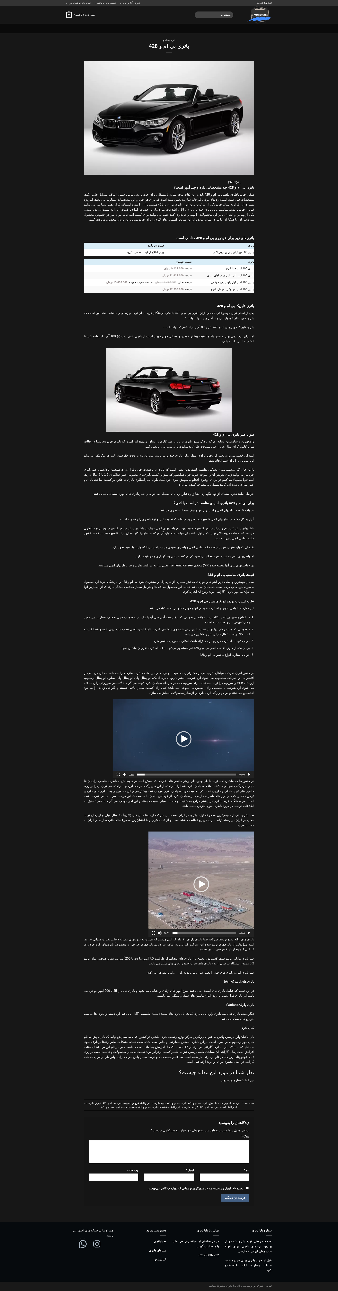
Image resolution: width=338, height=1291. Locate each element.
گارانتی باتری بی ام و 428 (184, 1107)
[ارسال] (198, 15)
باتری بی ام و (169, 40)
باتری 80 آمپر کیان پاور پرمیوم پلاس (233, 252)
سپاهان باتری (157, 1250)
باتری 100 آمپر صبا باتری (240, 268)
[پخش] (249, 774)
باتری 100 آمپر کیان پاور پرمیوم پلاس (232, 282)
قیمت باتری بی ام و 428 (213, 1107)
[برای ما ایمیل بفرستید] (68, 28)
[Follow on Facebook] (84, 28)
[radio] (181, 1088)
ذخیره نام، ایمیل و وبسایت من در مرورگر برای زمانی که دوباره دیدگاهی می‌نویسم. (195, 1188)
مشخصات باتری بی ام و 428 (153, 1107)
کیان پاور (160, 1259)
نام (246, 1170)
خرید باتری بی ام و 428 (153, 1103)
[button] (183, 739)
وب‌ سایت (132, 1170)
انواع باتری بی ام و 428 (201, 1103)
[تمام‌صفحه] (118, 774)
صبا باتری (160, 1241)
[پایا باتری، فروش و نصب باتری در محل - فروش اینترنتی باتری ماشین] (255, 15)
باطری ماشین (230, 194)
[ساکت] (125, 774)
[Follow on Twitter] (74, 28)
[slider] (186, 774)
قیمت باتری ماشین (105, 2)
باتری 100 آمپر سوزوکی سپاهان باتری (232, 289)
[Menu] (269, 28)
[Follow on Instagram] (79, 28)
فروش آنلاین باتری (130, 2)
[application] (183, 738)
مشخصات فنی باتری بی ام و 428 (119, 1107)
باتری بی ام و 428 (177, 1103)
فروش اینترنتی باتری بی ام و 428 (121, 1103)
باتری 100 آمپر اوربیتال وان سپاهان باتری (230, 275)
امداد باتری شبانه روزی (78, 2)
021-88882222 (209, 1255)
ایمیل (190, 1170)
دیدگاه (245, 1136)
